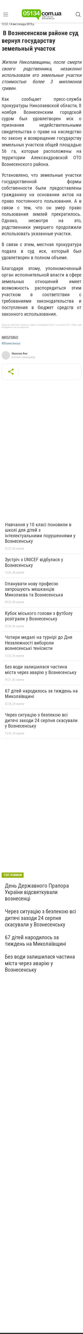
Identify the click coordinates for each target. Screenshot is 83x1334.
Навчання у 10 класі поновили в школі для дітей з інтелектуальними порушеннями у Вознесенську (40, 533)
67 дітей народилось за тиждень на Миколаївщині (41, 693)
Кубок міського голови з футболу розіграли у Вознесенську (39, 616)
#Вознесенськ (11, 343)
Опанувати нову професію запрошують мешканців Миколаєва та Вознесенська (34, 589)
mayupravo (10, 337)
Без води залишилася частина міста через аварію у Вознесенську (40, 669)
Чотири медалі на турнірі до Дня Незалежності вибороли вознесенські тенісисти (38, 642)
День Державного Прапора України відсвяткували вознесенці (37, 892)
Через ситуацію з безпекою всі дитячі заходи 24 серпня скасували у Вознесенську (41, 720)
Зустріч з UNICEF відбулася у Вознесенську (34, 562)
